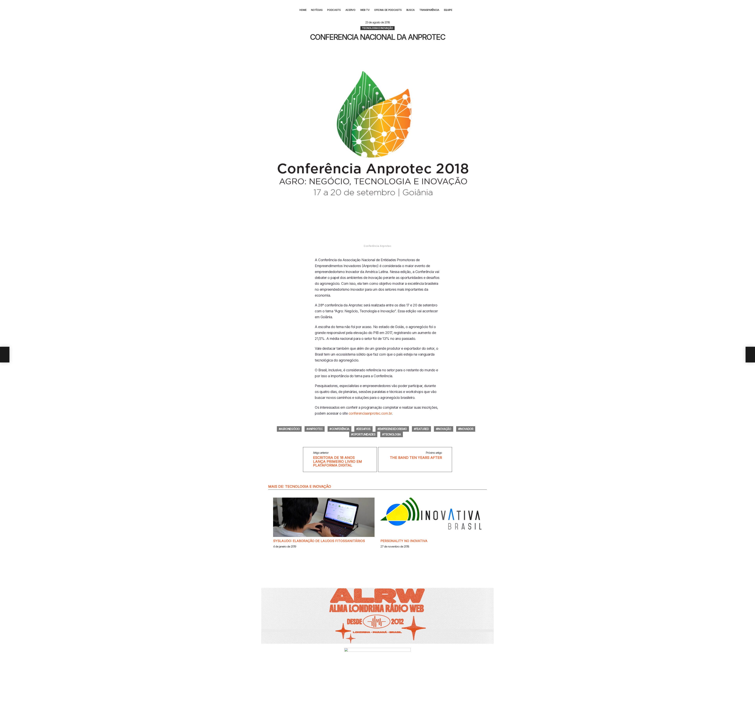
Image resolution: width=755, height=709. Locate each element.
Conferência (340, 429)
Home (303, 9)
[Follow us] (749, 10)
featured (422, 429)
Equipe (448, 9)
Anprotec (315, 429)
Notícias (316, 9)
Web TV (365, 9)
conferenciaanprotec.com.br (370, 413)
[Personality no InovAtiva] (431, 517)
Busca (410, 9)
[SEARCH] (458, 10)
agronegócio (290, 429)
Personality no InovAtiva (403, 541)
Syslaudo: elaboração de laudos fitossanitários (319, 541)
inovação (444, 429)
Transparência (429, 9)
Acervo (350, 9)
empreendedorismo (393, 429)
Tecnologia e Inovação (308, 486)
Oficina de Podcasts (387, 9)
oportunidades (364, 434)
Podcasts (334, 9)
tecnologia (392, 434)
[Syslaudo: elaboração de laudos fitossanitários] (324, 517)
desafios (364, 429)
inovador (466, 429)
